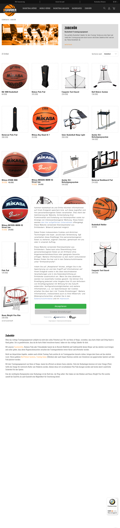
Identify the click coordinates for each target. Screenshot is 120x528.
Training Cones (41, 356)
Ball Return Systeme (28, 356)
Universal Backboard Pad (102, 180)
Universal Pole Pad (9, 135)
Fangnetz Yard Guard (70, 92)
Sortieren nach (97, 54)
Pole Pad (5, 270)
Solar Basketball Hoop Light (73, 135)
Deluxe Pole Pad (38, 92)
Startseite (5, 20)
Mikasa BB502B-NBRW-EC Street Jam (42, 181)
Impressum (64, 298)
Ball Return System (100, 92)
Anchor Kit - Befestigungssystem (100, 136)
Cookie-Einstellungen (60, 311)
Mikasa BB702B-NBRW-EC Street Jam (12, 226)
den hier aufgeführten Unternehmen (56, 222)
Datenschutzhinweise (43, 298)
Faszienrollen (18, 347)
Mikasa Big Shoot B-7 (41, 135)
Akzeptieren (61, 306)
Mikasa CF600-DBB (10, 180)
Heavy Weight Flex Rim (11, 315)
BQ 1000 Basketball (10, 92)
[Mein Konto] (109, 8)
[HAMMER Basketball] (10, 8)
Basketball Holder (99, 224)
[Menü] (116, 499)
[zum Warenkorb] (114, 8)
